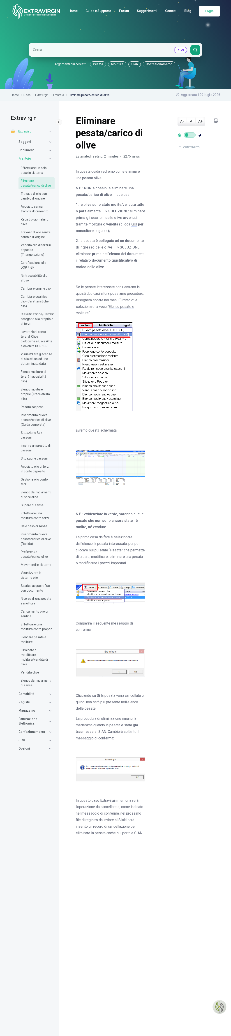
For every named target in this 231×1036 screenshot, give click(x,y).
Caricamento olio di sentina (34, 614)
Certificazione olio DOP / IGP (33, 265)
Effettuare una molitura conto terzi (35, 515)
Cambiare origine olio (36, 288)
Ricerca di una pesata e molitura (36, 601)
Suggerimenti (147, 11)
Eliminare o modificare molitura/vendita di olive (34, 657)
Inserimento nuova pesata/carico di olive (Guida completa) (36, 419)
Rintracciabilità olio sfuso (34, 278)
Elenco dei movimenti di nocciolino (36, 494)
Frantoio (24, 158)
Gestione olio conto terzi (34, 482)
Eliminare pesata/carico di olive (36, 183)
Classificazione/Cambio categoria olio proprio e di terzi (36, 318)
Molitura (117, 64)
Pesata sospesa (32, 407)
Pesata (98, 64)
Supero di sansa (32, 505)
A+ (200, 121)
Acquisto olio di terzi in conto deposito (35, 469)
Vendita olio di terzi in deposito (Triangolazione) (36, 249)
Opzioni (24, 748)
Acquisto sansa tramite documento (35, 209)
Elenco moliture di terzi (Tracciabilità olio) (33, 376)
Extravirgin (26, 131)
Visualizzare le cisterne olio (31, 575)
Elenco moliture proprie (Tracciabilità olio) (35, 394)
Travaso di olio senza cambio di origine (36, 234)
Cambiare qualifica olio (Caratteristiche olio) (35, 301)
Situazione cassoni (34, 458)
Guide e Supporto (98, 11)
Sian (134, 64)
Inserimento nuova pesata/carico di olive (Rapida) (36, 539)
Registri (24, 702)
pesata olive (92, 178)
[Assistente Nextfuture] (219, 1007)
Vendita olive (30, 672)
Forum (124, 11)
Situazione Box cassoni (31, 435)
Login (209, 11)
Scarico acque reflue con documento (35, 588)
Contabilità (26, 694)
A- (182, 121)
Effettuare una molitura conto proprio (36, 627)
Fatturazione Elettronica (27, 721)
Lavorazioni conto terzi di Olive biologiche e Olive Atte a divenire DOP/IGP (36, 339)
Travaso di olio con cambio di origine (34, 196)
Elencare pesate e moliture (33, 639)
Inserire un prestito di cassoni (36, 448)
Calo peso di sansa (34, 526)
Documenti (26, 150)
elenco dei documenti (127, 254)
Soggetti (24, 142)
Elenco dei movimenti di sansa (36, 683)
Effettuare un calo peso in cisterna (34, 170)
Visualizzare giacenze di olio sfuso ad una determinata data (36, 358)
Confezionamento (159, 64)
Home (73, 11)
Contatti (170, 11)
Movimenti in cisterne (36, 565)
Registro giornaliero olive (35, 222)
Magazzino (26, 710)
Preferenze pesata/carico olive (34, 554)
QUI (134, 224)
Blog (187, 11)
